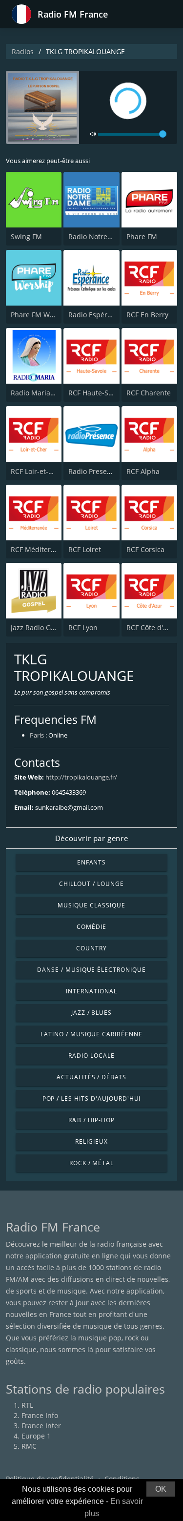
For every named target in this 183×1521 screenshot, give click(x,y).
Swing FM (26, 236)
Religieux (91, 1141)
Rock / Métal (91, 1163)
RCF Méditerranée (40, 549)
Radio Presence (93, 471)
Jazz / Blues (91, 1012)
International (91, 991)
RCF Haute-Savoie (96, 392)
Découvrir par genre (91, 838)
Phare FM (141, 236)
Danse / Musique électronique (91, 970)
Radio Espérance (95, 314)
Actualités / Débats (91, 1077)
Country (91, 948)
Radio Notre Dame (98, 236)
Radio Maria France (42, 392)
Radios (23, 51)
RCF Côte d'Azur (152, 627)
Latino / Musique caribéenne (91, 1034)
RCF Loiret (84, 549)
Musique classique (91, 905)
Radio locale (91, 1055)
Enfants (91, 862)
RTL (27, 1405)
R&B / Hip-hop (91, 1120)
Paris (37, 735)
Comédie (91, 927)
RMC (29, 1446)
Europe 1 (36, 1435)
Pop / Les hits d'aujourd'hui (91, 1098)
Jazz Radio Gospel (39, 627)
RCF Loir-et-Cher (37, 471)
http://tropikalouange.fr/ (81, 777)
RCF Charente (148, 392)
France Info (39, 1415)
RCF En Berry (147, 314)
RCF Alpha (143, 471)
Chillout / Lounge (91, 884)
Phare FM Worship (41, 314)
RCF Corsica (145, 549)
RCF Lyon (83, 627)
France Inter (41, 1425)
